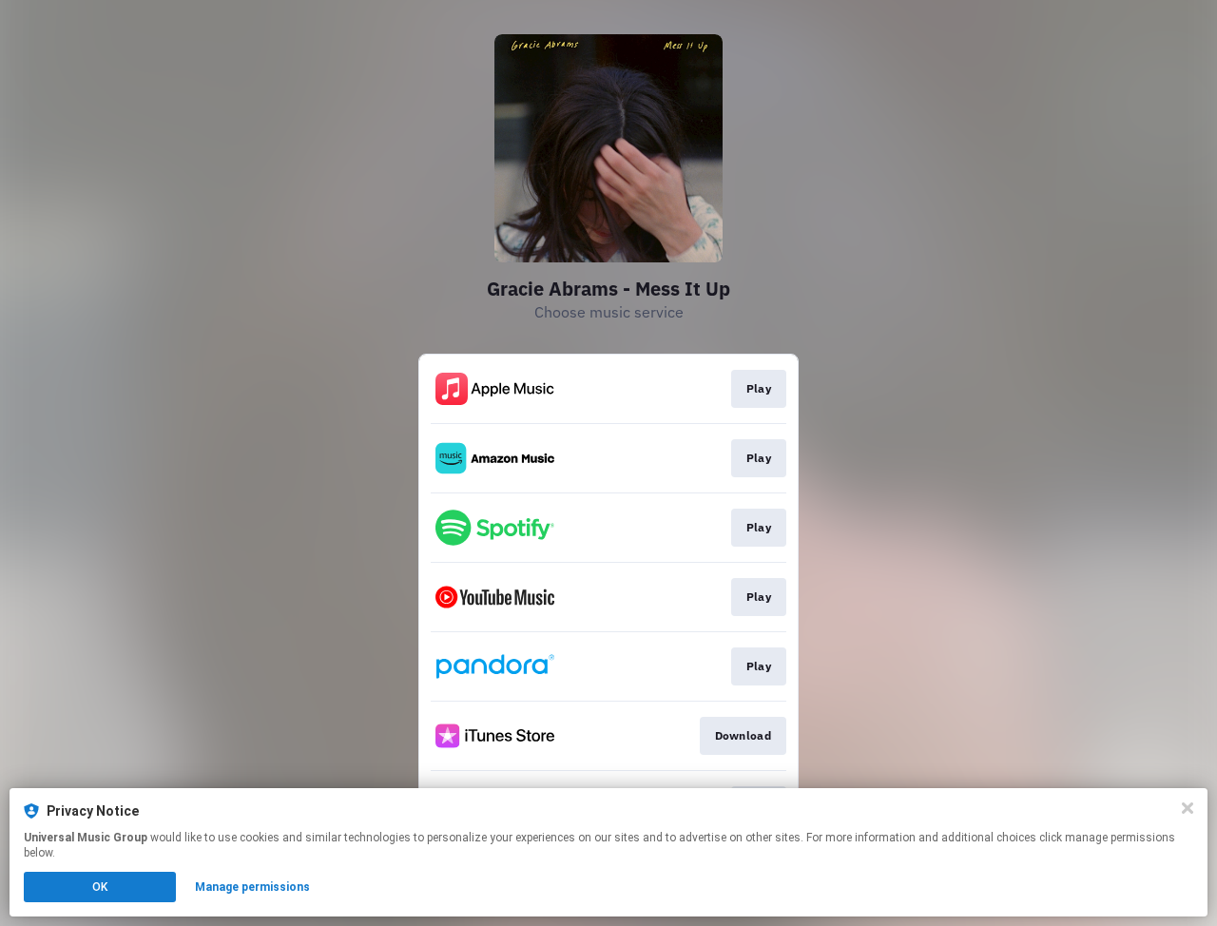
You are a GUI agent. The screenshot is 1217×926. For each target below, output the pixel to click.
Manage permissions (252, 887)
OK (99, 887)
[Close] (1187, 808)
